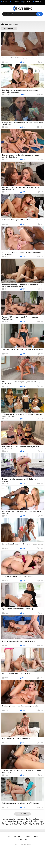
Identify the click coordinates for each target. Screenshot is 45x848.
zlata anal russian (31, 821)
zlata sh (20, 821)
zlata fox (32, 825)
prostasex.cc (38, 1)
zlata (7, 825)
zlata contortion (10, 821)
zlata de (36, 823)
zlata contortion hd (24, 819)
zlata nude (13, 825)
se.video (23, 3)
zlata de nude (38, 819)
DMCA (36, 836)
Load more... (22, 813)
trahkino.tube (15, 1)
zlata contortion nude (24, 823)
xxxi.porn (5, 1)
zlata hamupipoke (8, 819)
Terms (27, 836)
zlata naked (39, 825)
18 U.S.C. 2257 (22, 839)
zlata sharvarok (23, 825)
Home (7, 836)
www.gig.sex (26, 1)
